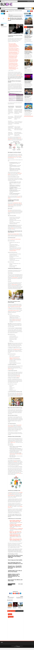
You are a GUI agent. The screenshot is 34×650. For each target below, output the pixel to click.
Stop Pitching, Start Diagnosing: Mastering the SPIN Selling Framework (28, 36)
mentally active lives (17, 349)
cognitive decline (13, 442)
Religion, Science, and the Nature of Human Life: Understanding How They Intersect (14, 576)
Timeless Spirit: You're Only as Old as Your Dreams (15, 571)
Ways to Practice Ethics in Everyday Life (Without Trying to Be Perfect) (28, 81)
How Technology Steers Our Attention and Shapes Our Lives (15, 563)
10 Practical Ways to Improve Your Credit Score (28, 110)
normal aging (20, 492)
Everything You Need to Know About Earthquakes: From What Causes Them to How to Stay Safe (28, 52)
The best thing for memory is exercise (13, 310)
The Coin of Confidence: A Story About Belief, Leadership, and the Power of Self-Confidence (28, 22)
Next (32, 20)
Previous (25, 20)
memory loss (18, 75)
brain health (18, 376)
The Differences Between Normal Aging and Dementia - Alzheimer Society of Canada (16, 525)
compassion (15, 461)
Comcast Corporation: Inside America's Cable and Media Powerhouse (17, 10)
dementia (12, 228)
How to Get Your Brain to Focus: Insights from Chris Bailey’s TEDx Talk (15, 556)
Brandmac (18, 646)
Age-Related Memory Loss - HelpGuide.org (16, 528)
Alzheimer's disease (14, 284)
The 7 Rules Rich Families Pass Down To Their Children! (28, 67)
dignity (11, 506)
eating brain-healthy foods (11, 495)
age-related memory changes (17, 202)
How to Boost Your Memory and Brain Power (15, 580)
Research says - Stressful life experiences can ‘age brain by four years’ (15, 567)
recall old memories (15, 277)
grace (8, 506)
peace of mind (19, 473)
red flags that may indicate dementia (15, 239)
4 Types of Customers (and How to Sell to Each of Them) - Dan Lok (28, 96)
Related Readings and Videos (13, 553)
